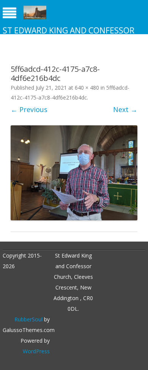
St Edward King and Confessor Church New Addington (68, 35)
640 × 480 (87, 87)
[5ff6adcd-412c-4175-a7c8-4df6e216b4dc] (74, 173)
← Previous (29, 109)
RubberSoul (28, 319)
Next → (125, 109)
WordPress (36, 351)
